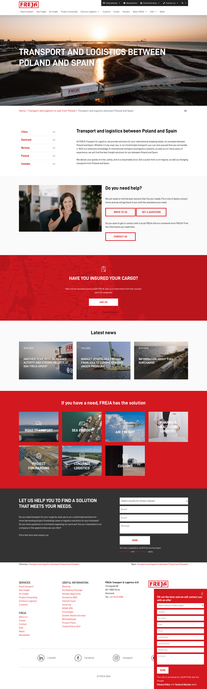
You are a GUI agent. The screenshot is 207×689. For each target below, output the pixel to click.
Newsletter (24, 635)
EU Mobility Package (72, 590)
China (24, 131)
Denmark (26, 139)
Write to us (120, 212)
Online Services (150, 3)
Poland (25, 155)
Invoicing (66, 604)
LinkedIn (51, 658)
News (162, 12)
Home (22, 110)
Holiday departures (71, 594)
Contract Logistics (88, 12)
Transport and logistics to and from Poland (51, 110)
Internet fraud (68, 601)
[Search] (184, 3)
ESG (152, 12)
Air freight (53, 12)
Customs (106, 12)
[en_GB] (185, 110)
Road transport (26, 12)
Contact (23, 624)
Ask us (103, 302)
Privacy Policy (163, 684)
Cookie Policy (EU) (71, 626)
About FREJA (138, 12)
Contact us (170, 3)
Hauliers (126, 12)
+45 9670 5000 (116, 597)
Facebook (89, 658)
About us (23, 617)
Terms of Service (183, 684)
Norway (25, 147)
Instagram (128, 658)
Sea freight (41, 12)
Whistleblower (69, 619)
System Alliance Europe (73, 615)
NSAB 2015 (67, 608)
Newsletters (131, 3)
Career (117, 12)
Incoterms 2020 (69, 597)
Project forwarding (69, 12)
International (111, 3)
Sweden (25, 163)
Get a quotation (151, 212)
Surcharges (67, 612)
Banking (66, 586)
